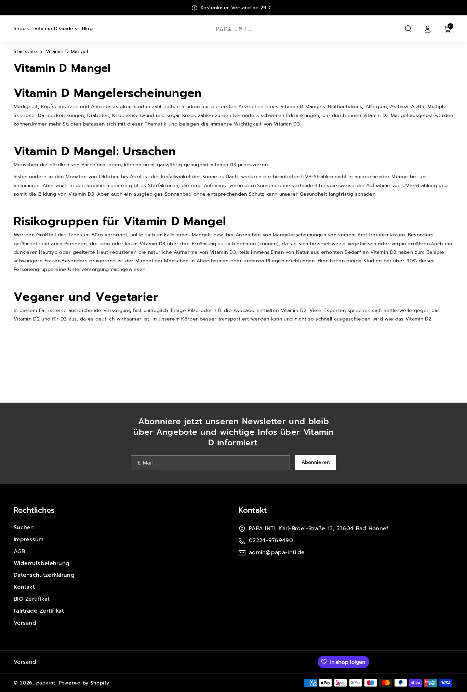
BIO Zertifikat (32, 599)
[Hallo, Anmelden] (427, 28)
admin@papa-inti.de (277, 552)
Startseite (25, 51)
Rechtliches (34, 510)
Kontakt (24, 587)
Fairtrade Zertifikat (39, 611)
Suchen (24, 527)
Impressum (29, 539)
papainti (46, 683)
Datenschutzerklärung (44, 575)
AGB (19, 551)
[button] (408, 29)
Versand (25, 623)
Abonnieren (316, 462)
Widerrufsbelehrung (41, 563)
